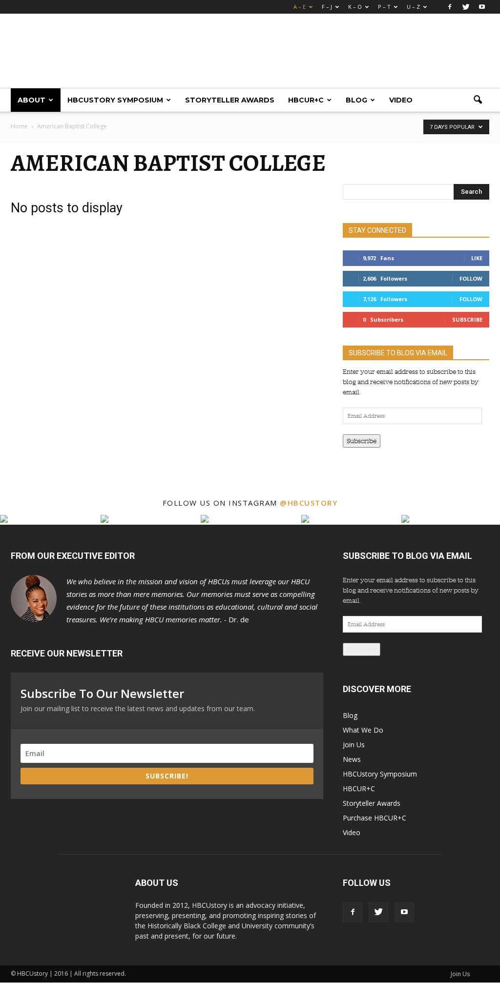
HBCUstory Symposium (115, 100)
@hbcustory (308, 503)
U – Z (413, 6)
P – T (384, 6)
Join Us (354, 744)
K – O (355, 6)
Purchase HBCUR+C (374, 817)
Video (401, 100)
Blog (356, 100)
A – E (299, 6)
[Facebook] (449, 7)
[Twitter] (465, 7)
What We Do (363, 730)
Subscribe (467, 319)
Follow (470, 278)
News (352, 759)
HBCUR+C (306, 100)
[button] (477, 100)
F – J (327, 6)
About (31, 100)
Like (476, 258)
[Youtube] (482, 7)
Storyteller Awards (229, 100)
